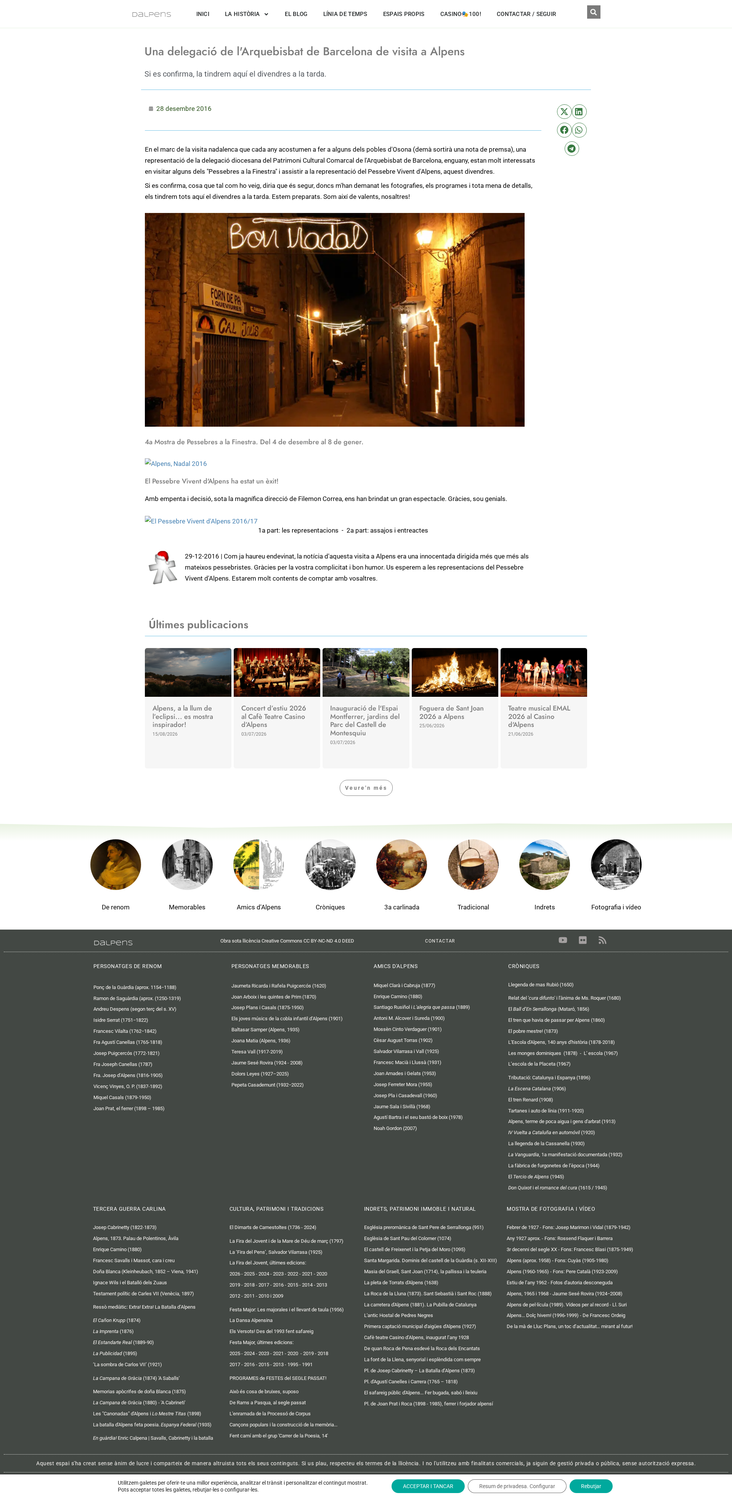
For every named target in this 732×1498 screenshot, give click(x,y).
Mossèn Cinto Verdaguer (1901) (408, 1029)
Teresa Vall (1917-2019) (257, 1052)
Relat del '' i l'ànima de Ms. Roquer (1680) (564, 998)
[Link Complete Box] (188, 708)
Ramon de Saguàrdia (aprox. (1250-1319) (138, 998)
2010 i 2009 (270, 1296)
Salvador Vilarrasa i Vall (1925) (406, 1051)
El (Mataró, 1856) (548, 1009)
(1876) (113, 1331)
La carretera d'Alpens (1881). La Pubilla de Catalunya (420, 1305)
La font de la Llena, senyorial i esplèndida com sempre (422, 1359)
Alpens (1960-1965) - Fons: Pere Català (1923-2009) (562, 1271)
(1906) (537, 1088)
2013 (321, 1285)
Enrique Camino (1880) (398, 996)
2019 (308, 1353)
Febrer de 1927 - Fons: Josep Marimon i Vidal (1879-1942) (569, 1227)
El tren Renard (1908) (530, 1100)
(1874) (117, 1320)
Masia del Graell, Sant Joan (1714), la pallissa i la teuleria (425, 1271)
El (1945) (536, 1177)
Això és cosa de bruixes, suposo (264, 1391)
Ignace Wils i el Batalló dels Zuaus (130, 1282)
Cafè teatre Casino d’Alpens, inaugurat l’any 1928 (416, 1337)
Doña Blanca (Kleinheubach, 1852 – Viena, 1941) (145, 1271)
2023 (278, 1274)
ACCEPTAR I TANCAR (428, 1486)
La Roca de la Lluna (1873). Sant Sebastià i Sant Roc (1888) (428, 1293)
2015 (292, 1285)
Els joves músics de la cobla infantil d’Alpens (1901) (287, 1018)
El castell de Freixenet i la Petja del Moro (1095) (415, 1249)
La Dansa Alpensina (251, 1320)
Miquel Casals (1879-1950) (122, 1097)
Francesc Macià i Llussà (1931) (407, 1062)
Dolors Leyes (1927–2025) (260, 1074)
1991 (307, 1364)
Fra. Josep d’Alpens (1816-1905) (128, 1075)
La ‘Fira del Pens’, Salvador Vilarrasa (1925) (276, 1252)
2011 (249, 1296)
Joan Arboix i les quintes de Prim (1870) (273, 997)
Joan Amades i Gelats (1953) (405, 1073)
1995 (292, 1364)
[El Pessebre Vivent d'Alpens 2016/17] (201, 520)
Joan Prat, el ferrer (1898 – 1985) (129, 1108)
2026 (235, 1274)
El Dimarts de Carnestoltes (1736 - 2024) (273, 1227)
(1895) (115, 1353)
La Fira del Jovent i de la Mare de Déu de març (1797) (287, 1241)
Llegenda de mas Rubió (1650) (541, 984)
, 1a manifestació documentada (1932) (565, 1154)
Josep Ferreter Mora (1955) (403, 1084)
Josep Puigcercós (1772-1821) (126, 1053)
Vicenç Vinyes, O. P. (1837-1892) (127, 1086)
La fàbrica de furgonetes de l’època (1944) (554, 1165)
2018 (249, 1285)
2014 (307, 1285)
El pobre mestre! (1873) (533, 1031)
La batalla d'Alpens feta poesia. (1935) (152, 1425)
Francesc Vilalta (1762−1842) (125, 1031)
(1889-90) (123, 1342)
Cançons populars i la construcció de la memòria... (283, 1425)
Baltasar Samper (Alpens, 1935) (265, 1029)
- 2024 (247, 1353)
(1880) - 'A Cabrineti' (139, 1402)
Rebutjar (591, 1486)
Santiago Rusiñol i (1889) (422, 1007)
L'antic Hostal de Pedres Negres (398, 1315)
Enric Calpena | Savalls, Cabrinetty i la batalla (153, 1438)
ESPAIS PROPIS (404, 14)
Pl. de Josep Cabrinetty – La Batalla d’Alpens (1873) (419, 1370)
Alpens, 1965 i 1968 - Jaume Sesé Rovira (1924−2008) (565, 1293)
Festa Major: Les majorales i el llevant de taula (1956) (287, 1309)
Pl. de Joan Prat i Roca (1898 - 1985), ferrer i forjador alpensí (428, 1404)
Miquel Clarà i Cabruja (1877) (404, 985)
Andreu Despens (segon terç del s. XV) (135, 1009)
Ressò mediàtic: (144, 1307)
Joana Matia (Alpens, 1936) (261, 1040)
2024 (263, 1274)
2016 (278, 1285)
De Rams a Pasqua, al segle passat (268, 1402)
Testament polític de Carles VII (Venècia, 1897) (143, 1293)
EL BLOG (296, 14)
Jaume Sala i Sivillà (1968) (402, 1106)
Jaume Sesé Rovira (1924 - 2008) (267, 1063)
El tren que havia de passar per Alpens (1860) (556, 1020)
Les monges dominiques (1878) (543, 1053)
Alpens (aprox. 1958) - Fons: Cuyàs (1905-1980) (557, 1260)
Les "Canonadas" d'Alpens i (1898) (147, 1413)
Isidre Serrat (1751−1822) (120, 1020)
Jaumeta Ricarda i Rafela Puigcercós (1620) (279, 986)
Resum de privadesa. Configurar (517, 1486)
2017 (263, 1285)
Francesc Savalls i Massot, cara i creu (134, 1260)
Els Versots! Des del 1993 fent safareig (271, 1331)
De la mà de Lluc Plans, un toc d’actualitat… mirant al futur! (569, 1326)
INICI (203, 14)
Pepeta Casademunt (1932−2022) (267, 1085)
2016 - (250, 1364)
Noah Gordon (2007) (395, 1128)
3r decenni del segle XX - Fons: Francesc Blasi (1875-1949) (570, 1249)
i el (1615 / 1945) (557, 1188)
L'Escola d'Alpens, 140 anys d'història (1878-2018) (561, 1042)
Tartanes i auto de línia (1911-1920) (546, 1111)
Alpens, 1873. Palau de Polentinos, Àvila (135, 1238)
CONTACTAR (440, 941)
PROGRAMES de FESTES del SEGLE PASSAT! (278, 1378)
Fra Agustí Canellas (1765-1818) (127, 1042)
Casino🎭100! (460, 14)
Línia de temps (345, 14)
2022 (292, 1274)
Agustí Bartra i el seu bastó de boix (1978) (418, 1117)
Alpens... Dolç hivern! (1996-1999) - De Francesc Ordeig (566, 1315)
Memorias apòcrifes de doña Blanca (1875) (139, 1391)
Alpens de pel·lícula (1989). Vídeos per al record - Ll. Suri (567, 1305)
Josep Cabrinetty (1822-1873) (125, 1227)
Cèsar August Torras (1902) (403, 1040)
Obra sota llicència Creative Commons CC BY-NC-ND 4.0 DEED (289, 941)
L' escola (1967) (601, 1053)
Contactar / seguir (526, 14)
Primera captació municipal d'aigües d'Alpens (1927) (420, 1326)
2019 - (237, 1285)
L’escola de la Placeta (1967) (539, 1064)
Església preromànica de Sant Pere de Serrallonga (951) (424, 1227)
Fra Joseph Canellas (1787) (122, 1064)
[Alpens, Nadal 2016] (176, 463)
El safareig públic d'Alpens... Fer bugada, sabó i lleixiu (420, 1393)
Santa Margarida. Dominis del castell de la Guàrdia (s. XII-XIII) (430, 1260)
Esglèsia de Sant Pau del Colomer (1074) (407, 1238)
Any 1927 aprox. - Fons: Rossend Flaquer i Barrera (560, 1238)
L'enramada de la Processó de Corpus (270, 1413)
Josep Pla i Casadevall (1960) (405, 1095)
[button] (593, 12)
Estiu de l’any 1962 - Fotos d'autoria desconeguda (560, 1282)
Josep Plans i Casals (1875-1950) (267, 1007)
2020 (321, 1274)
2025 (249, 1274)
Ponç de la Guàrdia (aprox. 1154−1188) (135, 987)
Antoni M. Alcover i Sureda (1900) (409, 1018)
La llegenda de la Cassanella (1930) (546, 1143)
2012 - (237, 1296)
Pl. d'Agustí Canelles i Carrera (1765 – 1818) (411, 1381)
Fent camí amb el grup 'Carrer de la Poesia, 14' (279, 1436)
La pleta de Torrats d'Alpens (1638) (401, 1282)
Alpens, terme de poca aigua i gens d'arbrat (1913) (562, 1121)
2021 (307, 1274)
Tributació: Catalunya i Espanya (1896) (549, 1077)
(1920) (551, 1132)
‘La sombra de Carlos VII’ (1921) (127, 1364)
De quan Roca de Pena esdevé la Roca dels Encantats (422, 1348)
